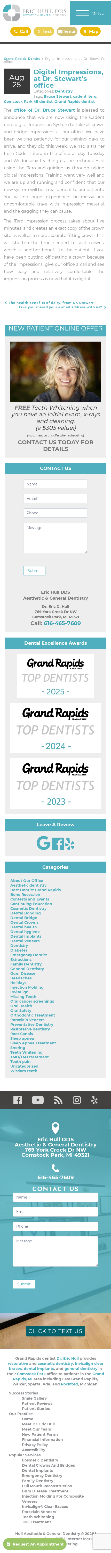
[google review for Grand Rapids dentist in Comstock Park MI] (44, 848)
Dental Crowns (24, 922)
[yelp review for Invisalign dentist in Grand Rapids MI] (69, 848)
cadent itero (84, 96)
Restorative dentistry (30, 1029)
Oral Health (21, 1006)
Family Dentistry (26, 964)
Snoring (17, 1047)
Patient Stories (36, 1408)
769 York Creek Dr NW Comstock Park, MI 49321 (55, 1152)
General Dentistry (27, 969)
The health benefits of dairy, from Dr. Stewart (51, 303)
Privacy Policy (35, 1444)
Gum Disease (22, 973)
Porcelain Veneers (27, 1020)
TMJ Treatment (36, 1522)
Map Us (93, 32)
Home (27, 1419)
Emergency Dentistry (42, 1475)
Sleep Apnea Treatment (33, 1043)
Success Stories (23, 1393)
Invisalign (19, 992)
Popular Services (25, 1455)
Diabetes (18, 950)
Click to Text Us (55, 1331)
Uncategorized (24, 1066)
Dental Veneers (24, 941)
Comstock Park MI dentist (28, 101)
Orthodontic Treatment (32, 1015)
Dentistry (64, 91)
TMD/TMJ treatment (29, 1057)
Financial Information (42, 1439)
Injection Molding (27, 987)
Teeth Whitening (26, 1052)
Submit (34, 570)
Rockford (69, 1384)
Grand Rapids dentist (74, 101)
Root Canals (21, 1033)
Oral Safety (20, 1010)
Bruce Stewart (57, 96)
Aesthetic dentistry (28, 885)
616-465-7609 (62, 623)
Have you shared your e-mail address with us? (60, 307)
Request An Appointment (38, 1544)
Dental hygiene (25, 931)
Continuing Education (31, 904)
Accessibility (33, 1450)
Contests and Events (29, 899)
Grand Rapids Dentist (22, 59)
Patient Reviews (37, 1403)
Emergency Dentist (28, 955)
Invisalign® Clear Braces (45, 1506)
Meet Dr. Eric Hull (38, 1424)
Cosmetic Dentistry (28, 908)
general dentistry (81, 1368)
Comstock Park (31, 1374)
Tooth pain (20, 1061)
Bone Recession (25, 894)
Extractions (20, 959)
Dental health (23, 927)
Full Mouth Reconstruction (47, 1486)
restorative (18, 1363)
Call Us (23, 32)
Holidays (18, 982)
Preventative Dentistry (31, 1024)
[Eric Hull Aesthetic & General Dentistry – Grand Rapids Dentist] (34, 13)
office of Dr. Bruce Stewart (44, 110)
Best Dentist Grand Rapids (35, 890)
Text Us (46, 32)
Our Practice (21, 1413)
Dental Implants (25, 936)
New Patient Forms (40, 1434)
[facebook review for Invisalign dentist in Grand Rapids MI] (58, 848)
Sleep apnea (22, 1038)
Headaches (20, 978)
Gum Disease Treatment (45, 1491)
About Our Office (26, 880)
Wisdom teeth (23, 1071)
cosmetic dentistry (55, 1363)
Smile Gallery (34, 1398)
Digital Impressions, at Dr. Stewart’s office (68, 78)
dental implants (39, 1368)
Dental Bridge (23, 917)
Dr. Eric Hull (68, 1358)
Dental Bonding (25, 913)
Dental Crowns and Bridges (48, 1465)
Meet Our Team (36, 1429)
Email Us (70, 32)
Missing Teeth (23, 996)
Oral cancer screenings (32, 1001)
